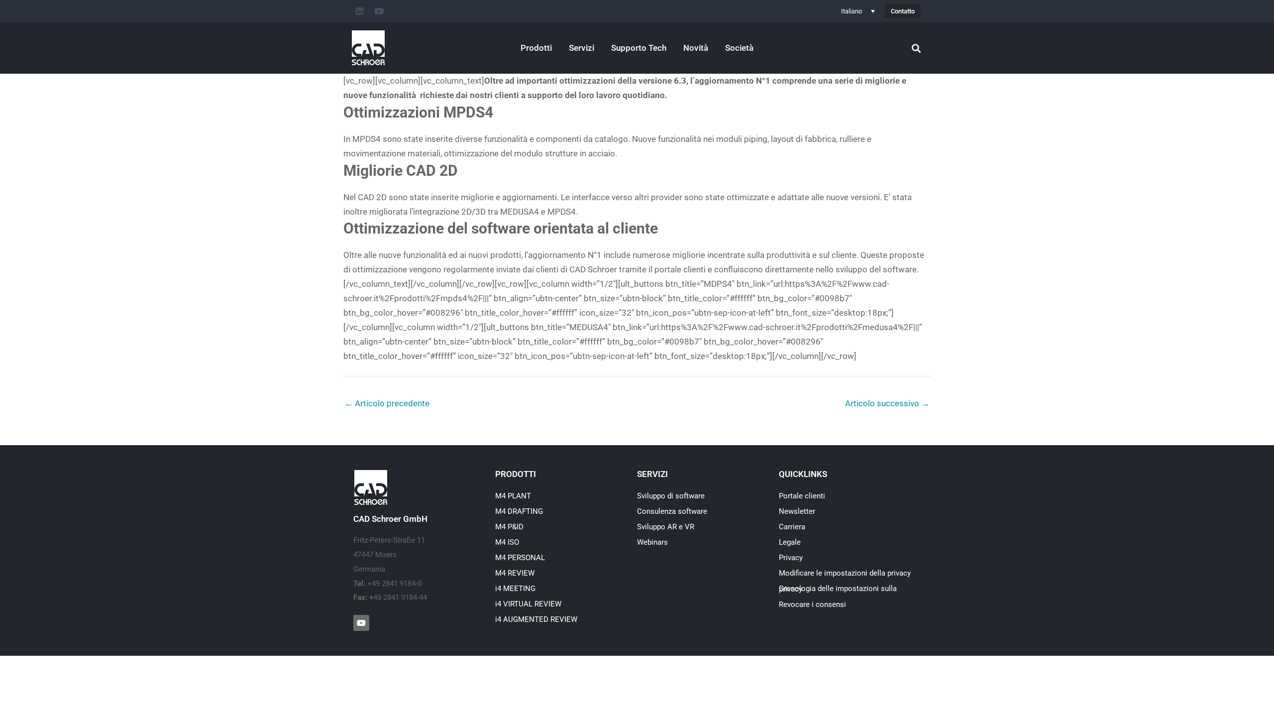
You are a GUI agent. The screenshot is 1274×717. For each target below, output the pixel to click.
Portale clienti (802, 495)
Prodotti (536, 48)
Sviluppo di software (671, 495)
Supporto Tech (638, 48)
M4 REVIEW (514, 573)
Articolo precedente (386, 403)
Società (739, 48)
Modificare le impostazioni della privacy (845, 573)
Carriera (792, 526)
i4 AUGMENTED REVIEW (536, 619)
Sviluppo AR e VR (665, 526)
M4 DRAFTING (519, 511)
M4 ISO (507, 542)
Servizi (581, 48)
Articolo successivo (887, 403)
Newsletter (797, 511)
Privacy (791, 557)
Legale (790, 542)
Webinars (652, 542)
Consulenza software (672, 511)
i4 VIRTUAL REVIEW (528, 603)
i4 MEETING (515, 588)
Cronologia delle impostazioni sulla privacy (838, 589)
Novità (695, 48)
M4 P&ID (509, 526)
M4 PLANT (513, 495)
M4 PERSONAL (520, 557)
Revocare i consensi (812, 604)
